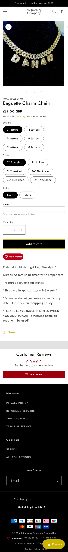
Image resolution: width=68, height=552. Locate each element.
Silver (27, 195)
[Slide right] (41, 92)
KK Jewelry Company (32, 533)
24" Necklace (43, 179)
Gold (10, 195)
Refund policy (49, 537)
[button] (5, 11)
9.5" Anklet (14, 171)
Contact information (36, 549)
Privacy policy (31, 537)
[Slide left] (26, 92)
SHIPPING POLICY (18, 418)
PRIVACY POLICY (17, 403)
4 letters (34, 129)
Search (11, 449)
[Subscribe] (57, 480)
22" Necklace (15, 179)
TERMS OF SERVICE (19, 426)
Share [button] (11, 332)
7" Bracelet (14, 162)
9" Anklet (38, 162)
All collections (18, 457)
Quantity (8, 222)
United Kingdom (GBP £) (32, 507)
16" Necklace (40, 171)
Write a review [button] (34, 374)
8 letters (34, 147)
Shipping (20, 116)
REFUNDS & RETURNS (20, 410)
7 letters (12, 147)
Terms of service (25, 543)
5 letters (12, 138)
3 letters (12, 129)
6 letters (34, 138)
